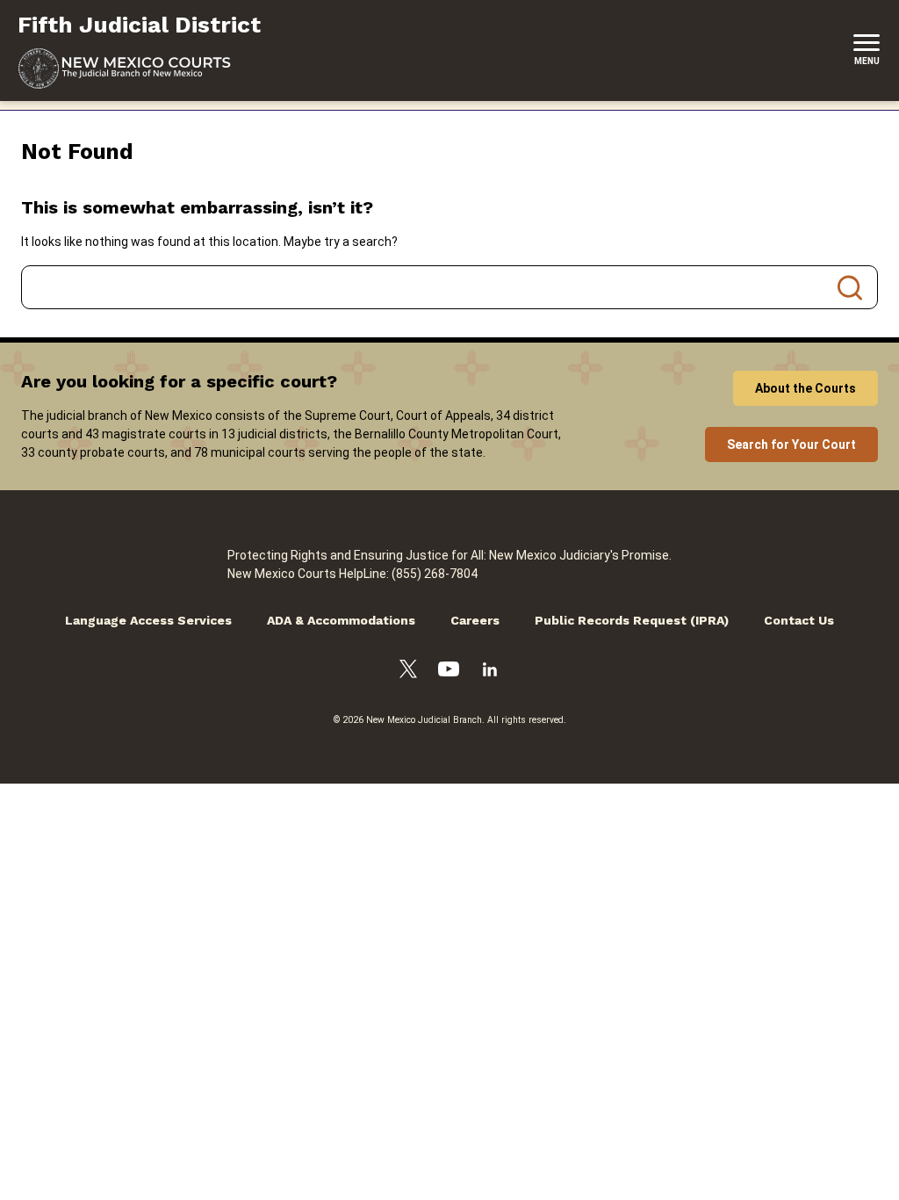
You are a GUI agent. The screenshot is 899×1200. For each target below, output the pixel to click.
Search (850, 287)
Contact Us (799, 620)
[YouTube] (448, 671)
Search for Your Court (791, 444)
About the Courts (805, 388)
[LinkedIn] (490, 672)
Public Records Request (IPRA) (632, 620)
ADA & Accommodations (341, 620)
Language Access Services (148, 620)
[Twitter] (408, 671)
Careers (475, 620)
